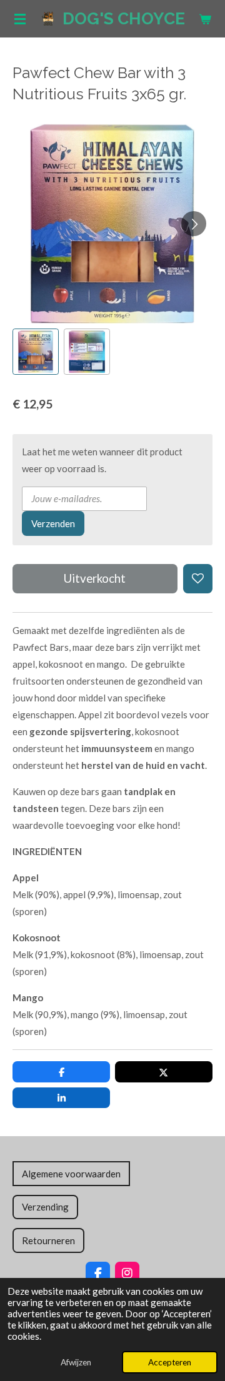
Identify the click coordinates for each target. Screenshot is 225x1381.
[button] (35, 352)
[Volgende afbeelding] (193, 223)
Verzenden (53, 523)
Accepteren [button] (169, 1362)
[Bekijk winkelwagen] (205, 18)
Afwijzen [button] (76, 1362)
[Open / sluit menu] (20, 18)
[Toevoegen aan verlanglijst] (197, 578)
